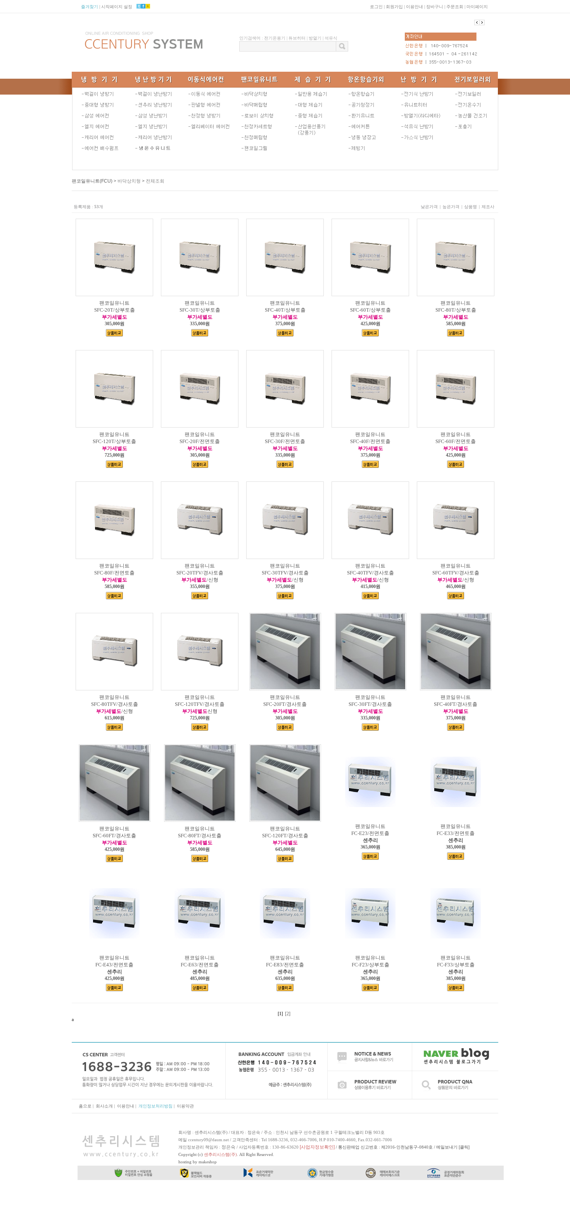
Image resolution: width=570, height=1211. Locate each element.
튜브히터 (297, 38)
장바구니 (434, 6)
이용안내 (414, 6)
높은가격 (450, 206)
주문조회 (454, 6)
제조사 (488, 206)
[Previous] (482, 22)
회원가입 (394, 6)
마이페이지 (477, 6)
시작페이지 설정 (116, 6)
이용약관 (185, 1106)
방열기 (315, 38)
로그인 (376, 6)
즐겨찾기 (89, 6)
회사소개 (104, 1106)
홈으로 (85, 1106)
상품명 (470, 206)
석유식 (331, 38)
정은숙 (228, 1147)
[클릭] (464, 1147)
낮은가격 (429, 206)
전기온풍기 (274, 38)
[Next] (477, 22)
